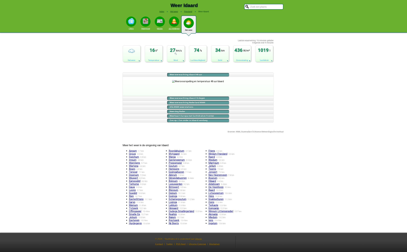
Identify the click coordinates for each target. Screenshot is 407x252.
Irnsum (132, 159)
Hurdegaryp (135, 223)
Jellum (212, 165)
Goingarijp (213, 208)
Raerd (211, 156)
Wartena (133, 165)
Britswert (174, 187)
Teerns (212, 168)
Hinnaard (173, 208)
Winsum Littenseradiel (220, 211)
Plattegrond (145, 29)
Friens (211, 150)
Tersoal (133, 172)
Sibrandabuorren (178, 178)
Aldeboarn (214, 184)
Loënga (173, 202)
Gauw (132, 187)
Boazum (212, 178)
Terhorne (134, 184)
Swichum (134, 156)
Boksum (173, 181)
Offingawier (135, 211)
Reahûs (173, 214)
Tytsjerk (133, 208)
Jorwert (212, 172)
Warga (172, 156)
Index (161, 11)
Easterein (134, 220)
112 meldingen (174, 29)
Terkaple (213, 205)
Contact (159, 244)
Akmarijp (213, 214)
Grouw (132, 153)
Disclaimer (214, 244)
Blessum (173, 190)
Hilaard (212, 181)
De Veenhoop (216, 187)
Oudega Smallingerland (181, 211)
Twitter (169, 244)
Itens (211, 202)
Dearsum (134, 175)
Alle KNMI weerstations (181, 107)
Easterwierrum (177, 159)
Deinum (173, 193)
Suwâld (133, 193)
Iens (210, 220)
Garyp (132, 202)
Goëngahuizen (176, 172)
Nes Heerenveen (217, 175)
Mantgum (213, 162)
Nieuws (160, 29)
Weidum (212, 159)
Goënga (173, 196)
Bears (132, 168)
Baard (211, 190)
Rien (131, 196)
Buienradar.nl (247, 132)
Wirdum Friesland (217, 153)
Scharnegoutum (177, 199)
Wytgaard (174, 153)
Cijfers (131, 29)
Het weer (188, 30)
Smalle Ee (134, 214)
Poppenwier (175, 162)
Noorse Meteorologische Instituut (269, 132)
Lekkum (173, 205)
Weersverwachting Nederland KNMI (187, 102)
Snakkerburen (216, 199)
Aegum (133, 150)
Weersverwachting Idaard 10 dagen (187, 98)
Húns (211, 196)
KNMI (238, 132)
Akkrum (173, 175)
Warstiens (134, 162)
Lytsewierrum (216, 193)
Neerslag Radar (177, 111)
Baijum (172, 217)
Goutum (173, 165)
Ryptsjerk (174, 220)
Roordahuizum (176, 150)
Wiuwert (133, 178)
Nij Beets (174, 223)
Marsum (133, 205)
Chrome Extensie (197, 244)
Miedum (212, 217)
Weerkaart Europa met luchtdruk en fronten (192, 116)
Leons (132, 190)
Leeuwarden (175, 184)
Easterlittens (136, 199)
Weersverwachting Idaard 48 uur (186, 74)
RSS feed (181, 244)
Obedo (198, 239)
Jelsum (133, 217)
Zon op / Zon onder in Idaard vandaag (188, 120)
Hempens (174, 168)
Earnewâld (134, 181)
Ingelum (212, 223)
